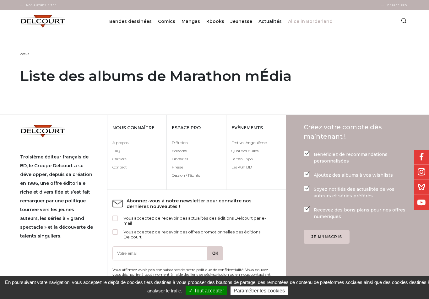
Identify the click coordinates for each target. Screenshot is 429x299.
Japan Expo (242, 159)
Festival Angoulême (249, 142)
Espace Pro (397, 5)
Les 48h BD (241, 167)
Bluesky (421, 187)
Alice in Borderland (310, 21)
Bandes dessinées (130, 21)
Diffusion (180, 142)
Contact (119, 167)
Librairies (180, 159)
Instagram (421, 172)
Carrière (119, 159)
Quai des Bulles (244, 150)
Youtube (421, 202)
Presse (177, 167)
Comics (166, 21)
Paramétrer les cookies (259, 290)
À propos (120, 142)
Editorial (179, 150)
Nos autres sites (41, 5)
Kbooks (215, 21)
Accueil (25, 54)
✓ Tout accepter (206, 290)
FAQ (116, 150)
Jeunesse (241, 21)
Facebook (421, 157)
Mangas (191, 21)
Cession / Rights (186, 175)
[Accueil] (48, 21)
